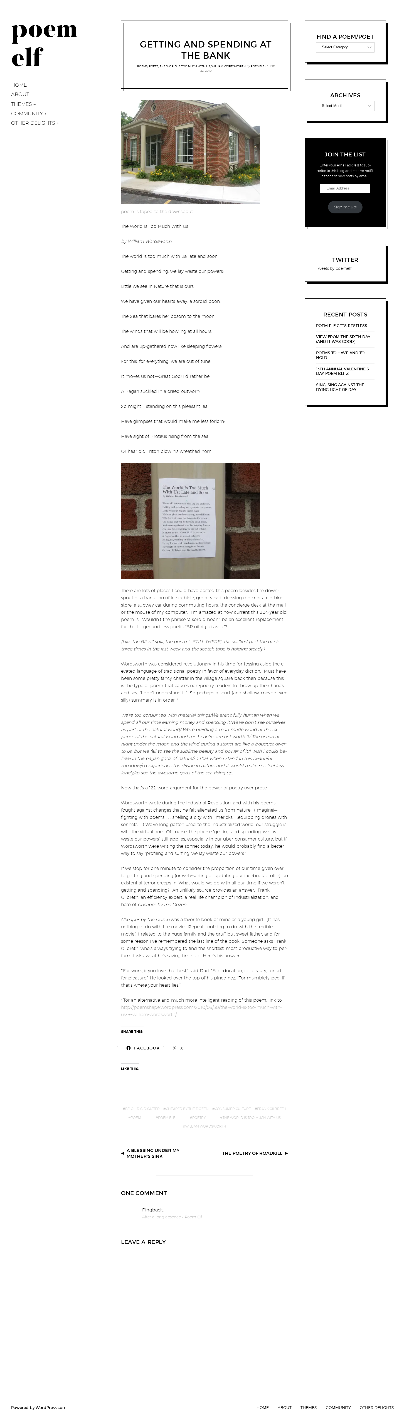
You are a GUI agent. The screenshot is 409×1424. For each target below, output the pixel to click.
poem (136, 1118)
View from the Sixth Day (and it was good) (343, 339)
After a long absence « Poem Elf (172, 1217)
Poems (142, 66)
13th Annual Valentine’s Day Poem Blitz (342, 371)
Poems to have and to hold (340, 355)
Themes (21, 104)
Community (27, 113)
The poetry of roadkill (252, 1153)
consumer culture (233, 1109)
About (20, 94)
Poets (153, 66)
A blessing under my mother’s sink (153, 1153)
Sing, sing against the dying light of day (340, 387)
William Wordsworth (228, 66)
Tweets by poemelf (333, 268)
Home (19, 85)
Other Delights (33, 123)
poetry (199, 1118)
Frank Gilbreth (271, 1109)
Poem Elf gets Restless (341, 325)
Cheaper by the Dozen (187, 1109)
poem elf (166, 1118)
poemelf (257, 66)
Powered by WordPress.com (38, 1407)
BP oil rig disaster (142, 1109)
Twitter (345, 259)
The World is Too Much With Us (185, 66)
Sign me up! (345, 207)
